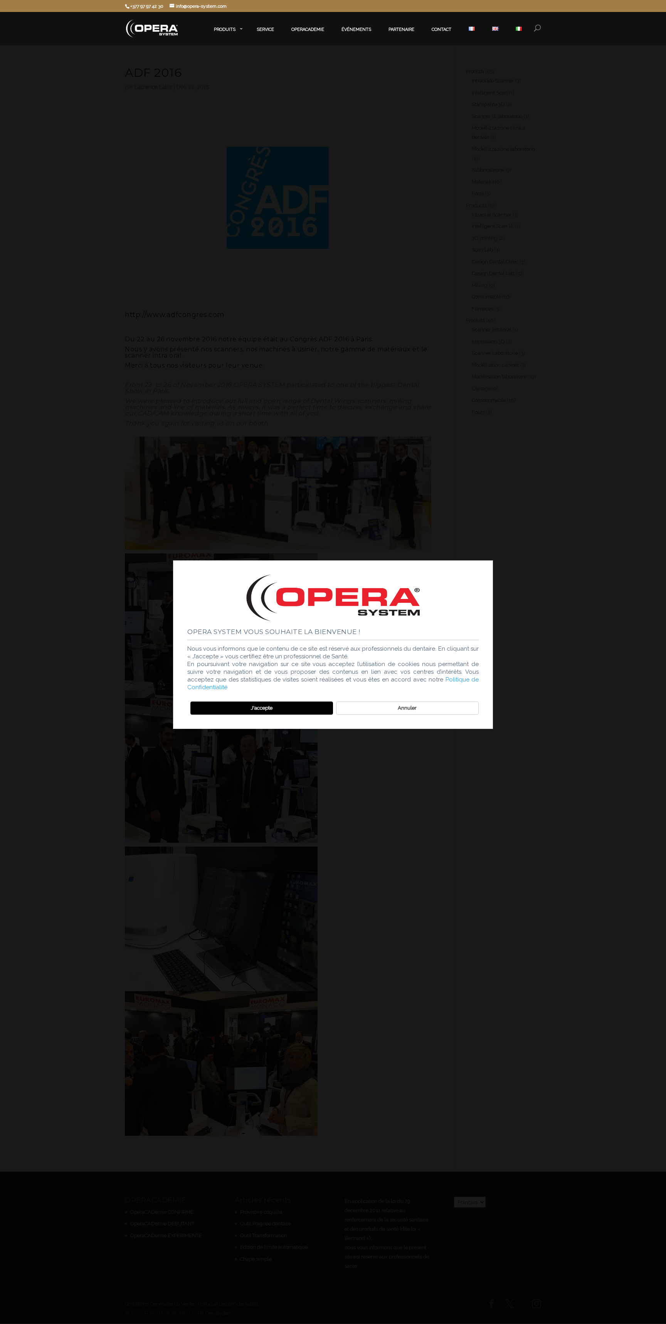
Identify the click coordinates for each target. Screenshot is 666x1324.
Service (265, 29)
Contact (441, 29)
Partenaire (401, 29)
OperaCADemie (307, 29)
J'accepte (261, 708)
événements (356, 29)
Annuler (407, 708)
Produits (224, 29)
